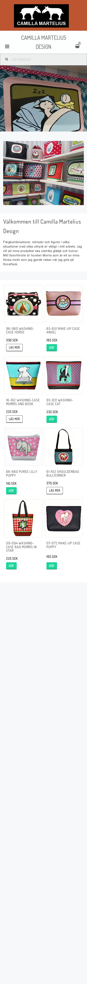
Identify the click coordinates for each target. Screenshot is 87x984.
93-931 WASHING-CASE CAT (59, 402)
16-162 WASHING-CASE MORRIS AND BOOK (23, 402)
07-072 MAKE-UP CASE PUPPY (63, 545)
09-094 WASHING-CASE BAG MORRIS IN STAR (21, 547)
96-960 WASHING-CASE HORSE (20, 330)
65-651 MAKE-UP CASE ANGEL (63, 330)
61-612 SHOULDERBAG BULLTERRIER (62, 473)
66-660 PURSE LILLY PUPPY (21, 473)
